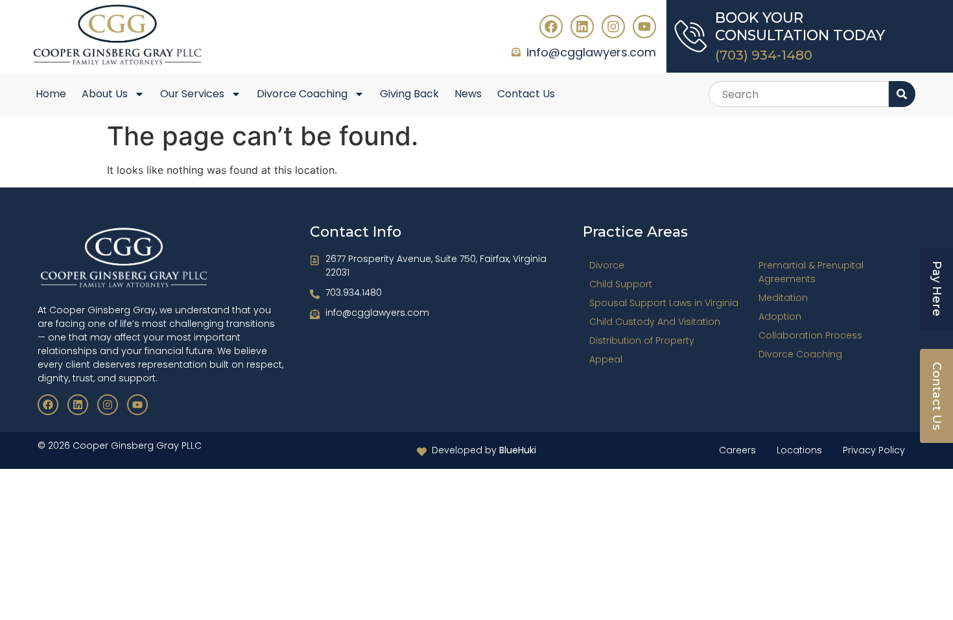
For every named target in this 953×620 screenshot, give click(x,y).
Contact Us (526, 93)
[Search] (902, 94)
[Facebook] (551, 26)
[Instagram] (613, 26)
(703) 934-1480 (763, 55)
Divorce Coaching (302, 93)
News (468, 93)
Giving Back (409, 93)
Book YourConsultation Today (800, 26)
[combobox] (799, 94)
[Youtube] (644, 26)
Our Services (192, 93)
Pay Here (937, 288)
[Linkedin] (582, 26)
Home (51, 93)
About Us (105, 93)
